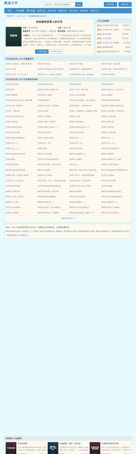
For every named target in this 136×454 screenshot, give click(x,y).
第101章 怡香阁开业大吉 (15, 116)
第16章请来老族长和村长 (110, 100)
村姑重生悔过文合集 (87, 231)
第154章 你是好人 (44, 64)
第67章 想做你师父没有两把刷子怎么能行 (117, 170)
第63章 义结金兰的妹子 (110, 165)
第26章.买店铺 (74, 116)
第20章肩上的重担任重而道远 (112, 106)
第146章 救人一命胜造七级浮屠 (50, 74)
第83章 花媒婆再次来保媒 (111, 191)
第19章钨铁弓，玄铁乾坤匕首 (80, 106)
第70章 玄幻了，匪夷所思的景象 (81, 175)
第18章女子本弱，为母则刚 (48, 106)
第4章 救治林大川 (108, 84)
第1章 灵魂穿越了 (12, 84)
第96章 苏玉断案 (12, 213)
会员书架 (110, 4)
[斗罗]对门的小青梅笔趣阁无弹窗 (112, 43)
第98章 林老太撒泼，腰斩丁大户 (81, 213)
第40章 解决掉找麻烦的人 (15, 138)
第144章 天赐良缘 (108, 74)
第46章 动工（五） (76, 143)
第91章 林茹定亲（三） (110, 202)
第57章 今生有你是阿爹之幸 (48, 159)
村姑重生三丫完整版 (30, 231)
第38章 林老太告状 (76, 132)
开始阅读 (43, 52)
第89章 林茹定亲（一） (47, 202)
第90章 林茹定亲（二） (78, 202)
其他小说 (95, 11)
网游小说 (63, 11)
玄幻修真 (20, 11)
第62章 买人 (74, 165)
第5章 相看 (10, 90)
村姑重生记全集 (71, 231)
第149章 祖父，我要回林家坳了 (81, 69)
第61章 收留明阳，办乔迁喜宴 (49, 165)
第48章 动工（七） (13, 149)
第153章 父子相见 (76, 64)
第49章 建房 (42, 149)
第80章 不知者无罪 (13, 191)
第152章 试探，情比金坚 (110, 64)
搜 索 (79, 5)
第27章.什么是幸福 (108, 116)
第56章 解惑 (10, 159)
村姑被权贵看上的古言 (16, 59)
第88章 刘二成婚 (12, 202)
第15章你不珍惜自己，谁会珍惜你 (82, 100)
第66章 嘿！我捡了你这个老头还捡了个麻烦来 (87, 170)
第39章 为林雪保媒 (108, 132)
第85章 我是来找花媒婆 (47, 197)
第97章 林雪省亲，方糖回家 (48, 213)
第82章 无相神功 (75, 191)
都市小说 (41, 11)
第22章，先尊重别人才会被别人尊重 (83, 111)
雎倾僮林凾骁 (108, 47)
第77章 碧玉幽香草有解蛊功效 (49, 186)
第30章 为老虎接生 (76, 122)
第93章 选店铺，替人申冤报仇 (49, 207)
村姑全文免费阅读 (47, 231)
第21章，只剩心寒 (13, 111)
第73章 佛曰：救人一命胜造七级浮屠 (52, 181)
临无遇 (128, 47)
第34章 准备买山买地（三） (80, 127)
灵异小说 (84, 11)
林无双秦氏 (33, 28)
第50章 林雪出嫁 (75, 149)
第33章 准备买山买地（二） (48, 127)
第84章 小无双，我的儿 (15, 197)
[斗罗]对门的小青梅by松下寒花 (112, 30)
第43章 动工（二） (108, 138)
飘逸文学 (11, 3)
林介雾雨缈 (107, 34)
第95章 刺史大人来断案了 (111, 207)
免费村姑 (59, 231)
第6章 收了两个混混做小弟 (48, 90)
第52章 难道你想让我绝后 (15, 154)
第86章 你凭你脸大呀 (77, 197)
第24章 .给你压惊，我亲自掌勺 (113, 111)
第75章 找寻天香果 (108, 181)
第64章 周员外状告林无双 (15, 170)
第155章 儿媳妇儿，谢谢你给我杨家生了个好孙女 (25, 64)
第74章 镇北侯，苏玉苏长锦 (80, 181)
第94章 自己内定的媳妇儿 (79, 207)
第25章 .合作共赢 (44, 116)
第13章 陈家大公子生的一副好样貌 (19, 100)
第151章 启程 (11, 69)
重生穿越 (31, 11)
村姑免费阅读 (13, 235)
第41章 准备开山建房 (46, 138)
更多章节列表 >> (68, 218)
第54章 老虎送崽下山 (77, 154)
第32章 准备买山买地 (14, 127)
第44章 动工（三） (13, 143)
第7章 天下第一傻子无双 (78, 90)
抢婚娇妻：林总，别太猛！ (71, 443)
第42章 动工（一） (76, 138)
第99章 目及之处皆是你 (110, 213)
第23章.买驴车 (43, 111)
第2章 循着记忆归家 (45, 84)
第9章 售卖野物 (12, 95)
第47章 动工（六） (108, 143)
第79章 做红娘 (106, 186)
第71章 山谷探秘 (107, 175)
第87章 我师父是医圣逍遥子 (112, 197)
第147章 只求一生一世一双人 (17, 74)
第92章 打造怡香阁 (13, 207)
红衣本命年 (126, 25)
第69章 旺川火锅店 (45, 175)
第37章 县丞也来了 (45, 132)
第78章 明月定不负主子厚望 (80, 186)
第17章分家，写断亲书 (14, 106)
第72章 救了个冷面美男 (15, 181)
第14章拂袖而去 (44, 100)
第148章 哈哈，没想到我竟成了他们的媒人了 (118, 69)
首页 (10, 11)
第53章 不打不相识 (45, 154)
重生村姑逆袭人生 (104, 231)
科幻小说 (73, 11)
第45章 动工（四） (45, 143)
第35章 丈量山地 (107, 127)
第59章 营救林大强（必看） (112, 159)
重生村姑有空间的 (14, 231)
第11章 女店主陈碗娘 (77, 95)
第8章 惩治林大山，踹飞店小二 (113, 90)
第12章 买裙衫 (106, 95)
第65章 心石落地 (44, 170)
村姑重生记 (24, 235)
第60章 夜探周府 (12, 165)
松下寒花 (127, 30)
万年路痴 (127, 51)
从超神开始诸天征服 (110, 25)
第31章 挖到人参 (107, 122)
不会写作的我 (126, 34)
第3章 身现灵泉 (75, 84)
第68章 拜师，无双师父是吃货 (17, 175)
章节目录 (57, 52)
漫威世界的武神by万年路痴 (112, 51)
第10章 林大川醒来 (45, 95)
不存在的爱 (107, 38)
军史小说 (52, 11)
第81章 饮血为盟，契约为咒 (48, 191)
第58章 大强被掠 (75, 159)
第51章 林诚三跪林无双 (110, 149)
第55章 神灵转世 (107, 154)
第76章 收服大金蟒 (13, 186)
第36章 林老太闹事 (13, 132)
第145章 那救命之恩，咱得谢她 (81, 74)
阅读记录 (125, 4)
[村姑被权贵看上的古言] (14, 36)
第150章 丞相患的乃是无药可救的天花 (52, 69)
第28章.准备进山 (12, 122)
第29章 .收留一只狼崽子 (47, 122)
